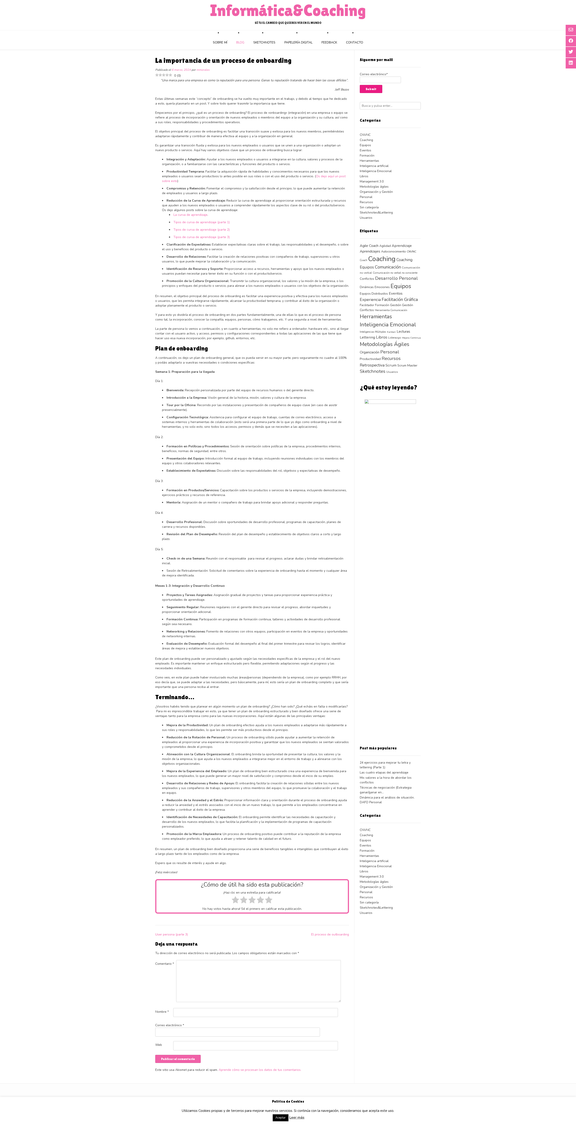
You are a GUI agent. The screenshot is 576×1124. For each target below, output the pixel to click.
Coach (363, 260)
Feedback (329, 42)
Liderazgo (394, 337)
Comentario (164, 964)
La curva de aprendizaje (190, 215)
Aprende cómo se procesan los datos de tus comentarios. (260, 1070)
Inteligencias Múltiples (373, 332)
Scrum (390, 365)
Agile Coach (369, 245)
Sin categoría (369, 207)
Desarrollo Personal (396, 278)
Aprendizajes (370, 251)
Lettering (367, 337)
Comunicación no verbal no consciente (395, 273)
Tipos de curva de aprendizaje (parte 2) (201, 230)
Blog (240, 42)
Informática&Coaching (288, 10)
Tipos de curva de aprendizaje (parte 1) (201, 222)
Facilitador (367, 305)
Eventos (365, 150)
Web (158, 1045)
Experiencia (370, 299)
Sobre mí (220, 42)
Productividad (370, 359)
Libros (364, 176)
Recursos (366, 202)
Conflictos (367, 279)
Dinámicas (367, 287)
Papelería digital (298, 42)
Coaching (366, 140)
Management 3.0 (372, 181)
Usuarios (366, 218)
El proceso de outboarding (330, 934)
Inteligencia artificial (374, 166)
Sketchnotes (264, 42)
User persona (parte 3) (171, 934)
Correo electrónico (169, 1025)
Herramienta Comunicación (391, 310)
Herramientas (369, 161)
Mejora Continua (411, 337)
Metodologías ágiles (374, 186)
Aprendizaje (402, 245)
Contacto (354, 42)
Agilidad (385, 246)
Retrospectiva (372, 365)
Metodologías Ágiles (384, 344)
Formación (367, 155)
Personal (366, 197)
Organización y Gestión (376, 192)
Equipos (365, 145)
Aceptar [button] (280, 1118)
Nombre (162, 1012)
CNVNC (365, 135)
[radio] (235, 900)
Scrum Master (407, 365)
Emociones (382, 287)
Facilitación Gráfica (400, 299)
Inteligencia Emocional (376, 171)
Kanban (391, 332)
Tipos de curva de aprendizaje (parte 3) (201, 237)
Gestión (395, 305)
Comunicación (388, 267)
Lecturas (403, 331)
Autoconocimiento (393, 251)
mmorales (202, 70)
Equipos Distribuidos (374, 293)
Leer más (296, 1117)
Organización (369, 352)
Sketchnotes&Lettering (376, 212)
